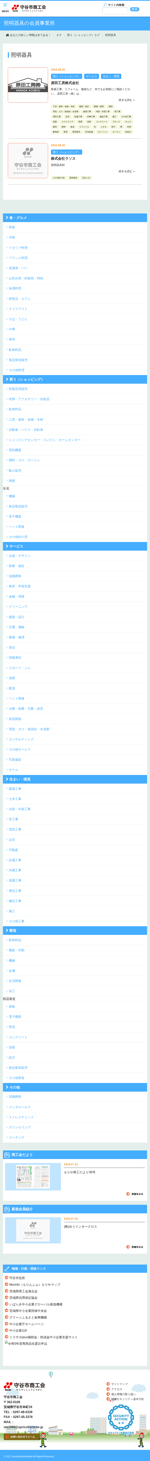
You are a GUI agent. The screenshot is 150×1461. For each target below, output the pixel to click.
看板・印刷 (16, 950)
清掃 (110, 106)
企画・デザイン (20, 555)
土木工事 (15, 799)
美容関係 (15, 719)
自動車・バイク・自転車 (26, 429)
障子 (113, 127)
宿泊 (12, 647)
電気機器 (15, 450)
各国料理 (15, 288)
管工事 (117, 111)
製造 (12, 930)
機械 (12, 496)
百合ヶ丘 (86, 178)
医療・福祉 (16, 566)
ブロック (116, 122)
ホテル (13, 769)
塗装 (55, 122)
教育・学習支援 (20, 586)
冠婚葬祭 (15, 576)
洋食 (12, 237)
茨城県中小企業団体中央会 (28, 1310)
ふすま (104, 127)
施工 (114, 117)
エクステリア (67, 122)
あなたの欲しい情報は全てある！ (30, 35)
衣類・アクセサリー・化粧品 (29, 399)
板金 (72, 127)
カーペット (103, 132)
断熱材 (56, 132)
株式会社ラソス (63, 158)
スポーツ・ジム (20, 668)
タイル (128, 122)
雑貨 (12, 480)
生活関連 (15, 981)
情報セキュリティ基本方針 (127, 1399)
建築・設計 (84, 106)
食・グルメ (18, 218)
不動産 (13, 850)
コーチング (16, 1137)
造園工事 (15, 880)
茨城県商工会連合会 (23, 1291)
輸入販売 (15, 470)
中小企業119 (18, 1330)
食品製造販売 (18, 360)
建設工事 (104, 117)
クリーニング (18, 606)
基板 (12, 1006)
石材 (129, 127)
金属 (12, 970)
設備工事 (78, 117)
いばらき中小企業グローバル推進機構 (35, 1304)
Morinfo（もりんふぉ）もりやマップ (34, 1284)
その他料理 (16, 370)
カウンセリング (20, 1127)
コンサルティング (21, 739)
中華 (12, 329)
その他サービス (20, 749)
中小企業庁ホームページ (26, 1324)
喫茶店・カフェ (20, 298)
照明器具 (110, 35)
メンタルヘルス (20, 1107)
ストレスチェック (21, 1117)
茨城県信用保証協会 (23, 1297)
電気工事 (57, 117)
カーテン (116, 132)
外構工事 (91, 117)
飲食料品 (15, 349)
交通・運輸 (16, 627)
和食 (12, 227)
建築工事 (87, 111)
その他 (14, 1087)
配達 (12, 688)
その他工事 (126, 117)
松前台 (128, 132)
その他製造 (16, 1077)
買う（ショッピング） (66, 76)
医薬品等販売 (18, 389)
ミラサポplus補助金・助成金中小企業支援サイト (43, 1337)
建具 (55, 127)
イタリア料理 (18, 247)
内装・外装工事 (103, 111)
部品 (12, 1026)
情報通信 (15, 657)
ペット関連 (16, 526)
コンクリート (102, 122)
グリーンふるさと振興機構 (28, 1317)
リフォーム (84, 127)
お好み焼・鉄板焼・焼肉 (26, 278)
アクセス (116, 1389)
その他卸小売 (59, 178)
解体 (64, 127)
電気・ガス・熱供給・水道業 (65, 111)
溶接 (12, 1047)
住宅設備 (89, 132)
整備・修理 (99, 106)
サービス (91, 76)
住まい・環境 (111, 76)
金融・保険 (16, 596)
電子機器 (15, 516)
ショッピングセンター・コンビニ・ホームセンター (45, 440)
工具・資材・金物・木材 (63, 106)
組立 (12, 1057)
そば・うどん (18, 319)
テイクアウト (18, 309)
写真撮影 (15, 759)
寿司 (12, 339)
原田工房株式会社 (65, 83)
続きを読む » (127, 99)
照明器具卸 (58, 165)
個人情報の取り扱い (123, 1394)
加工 (12, 991)
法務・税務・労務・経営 (26, 708)
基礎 (80, 122)
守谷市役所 (17, 1278)
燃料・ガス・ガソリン (24, 460)
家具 (66, 132)
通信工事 (15, 890)
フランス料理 (18, 258)
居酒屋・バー (18, 268)
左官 (68, 117)
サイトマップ (119, 1384)
